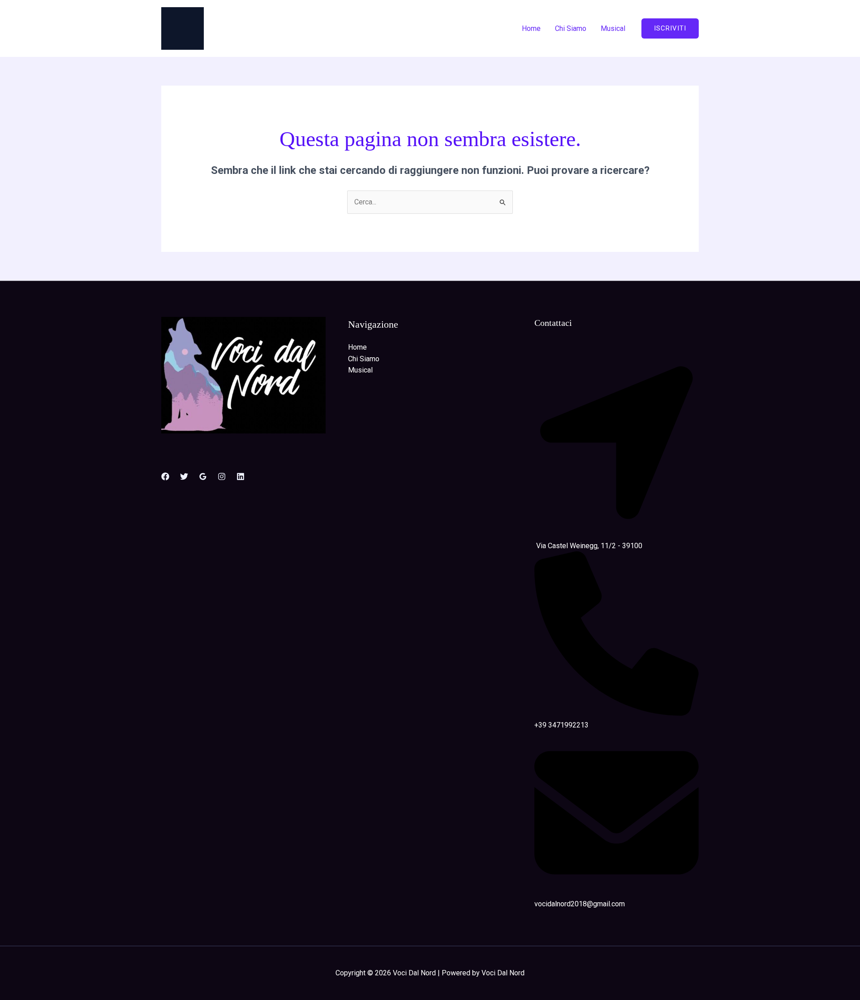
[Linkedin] (240, 476)
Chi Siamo (570, 28)
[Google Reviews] (203, 476)
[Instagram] (222, 476)
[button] (670, 28)
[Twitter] (184, 476)
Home (531, 28)
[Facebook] (165, 476)
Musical (613, 28)
